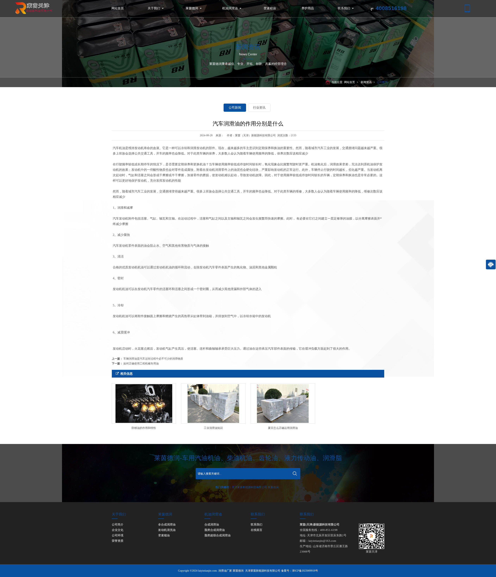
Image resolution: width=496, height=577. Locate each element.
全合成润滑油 (167, 524)
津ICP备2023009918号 (305, 570)
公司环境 (117, 535)
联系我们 (344, 8)
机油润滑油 (230, 8)
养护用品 (307, 8)
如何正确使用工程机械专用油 (141, 363)
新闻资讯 (366, 82)
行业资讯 (259, 107)
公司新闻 (382, 82)
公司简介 (117, 524)
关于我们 (154, 8)
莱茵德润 (192, 8)
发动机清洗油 (167, 529)
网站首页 (117, 8)
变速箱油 (270, 8)
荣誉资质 (117, 540)
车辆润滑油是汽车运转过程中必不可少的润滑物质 (153, 358)
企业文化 (117, 529)
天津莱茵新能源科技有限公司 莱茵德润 (255, 487)
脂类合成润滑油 (214, 529)
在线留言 (256, 529)
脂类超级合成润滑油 (217, 535)
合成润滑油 (211, 524)
